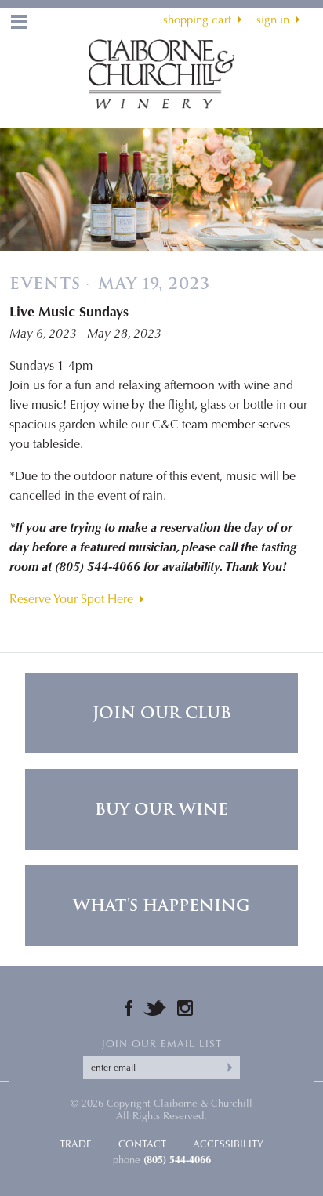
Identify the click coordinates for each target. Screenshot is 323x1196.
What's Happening (161, 905)
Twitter (155, 1008)
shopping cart (197, 19)
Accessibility (228, 1144)
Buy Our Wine (161, 809)
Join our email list (162, 1043)
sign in (272, 19)
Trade (76, 1144)
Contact (142, 1144)
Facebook (129, 1008)
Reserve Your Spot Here (71, 599)
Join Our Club (162, 712)
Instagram (185, 1008)
